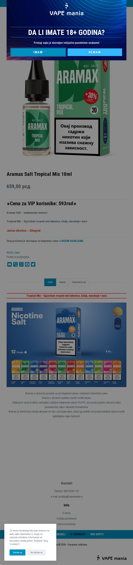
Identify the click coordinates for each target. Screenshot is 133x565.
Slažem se (17, 552)
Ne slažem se (36, 552)
